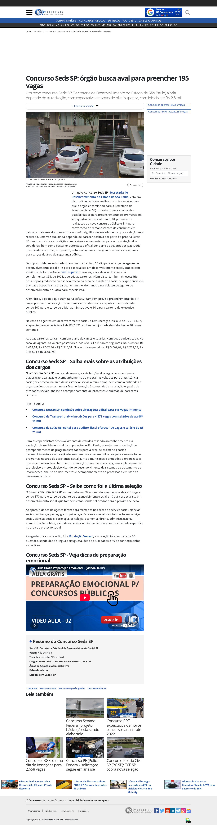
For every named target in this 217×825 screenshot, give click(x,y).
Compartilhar (135, 185)
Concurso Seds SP (83, 106)
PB (119, 25)
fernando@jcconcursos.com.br (62, 184)
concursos (32, 688)
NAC (42, 25)
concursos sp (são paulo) (72, 688)
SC (161, 25)
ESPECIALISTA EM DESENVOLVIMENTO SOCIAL (65, 661)
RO (151, 25)
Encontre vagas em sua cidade (163, 168)
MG (109, 25)
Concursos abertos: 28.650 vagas (166, 104)
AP (57, 25)
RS (146, 25)
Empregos (113, 20)
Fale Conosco (51, 811)
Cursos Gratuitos (149, 20)
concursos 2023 (48, 688)
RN (141, 25)
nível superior (70, 272)
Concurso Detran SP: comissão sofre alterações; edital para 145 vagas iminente (86, 410)
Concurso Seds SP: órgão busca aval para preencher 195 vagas (84, 31)
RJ (137, 25)
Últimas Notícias (66, 20)
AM (63, 25)
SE (170, 25)
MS (103, 25)
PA (114, 25)
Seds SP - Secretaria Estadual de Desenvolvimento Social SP (63, 648)
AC (48, 25)
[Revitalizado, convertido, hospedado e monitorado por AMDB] (188, 820)
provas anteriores (97, 688)
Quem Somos (34, 811)
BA (67, 25)
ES (82, 25)
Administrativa (60, 666)
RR (156, 25)
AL (53, 25)
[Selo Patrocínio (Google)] (163, 12)
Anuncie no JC (68, 811)
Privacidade (83, 811)
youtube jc (129, 20)
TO (175, 25)
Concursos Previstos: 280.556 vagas (168, 111)
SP (166, 25)
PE (128, 25)
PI (133, 25)
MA (92, 25)
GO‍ (87, 25)
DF (77, 25)
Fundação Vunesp (81, 536)
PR (124, 25)
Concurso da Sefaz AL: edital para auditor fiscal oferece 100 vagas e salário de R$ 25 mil (87, 430)
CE (72, 25)
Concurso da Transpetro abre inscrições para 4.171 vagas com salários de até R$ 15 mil (87, 418)
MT (98, 25)
